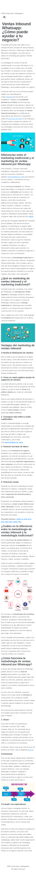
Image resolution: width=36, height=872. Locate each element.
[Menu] (4, 17)
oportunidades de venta (16, 177)
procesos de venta (15, 119)
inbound (9, 97)
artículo (30, 750)
